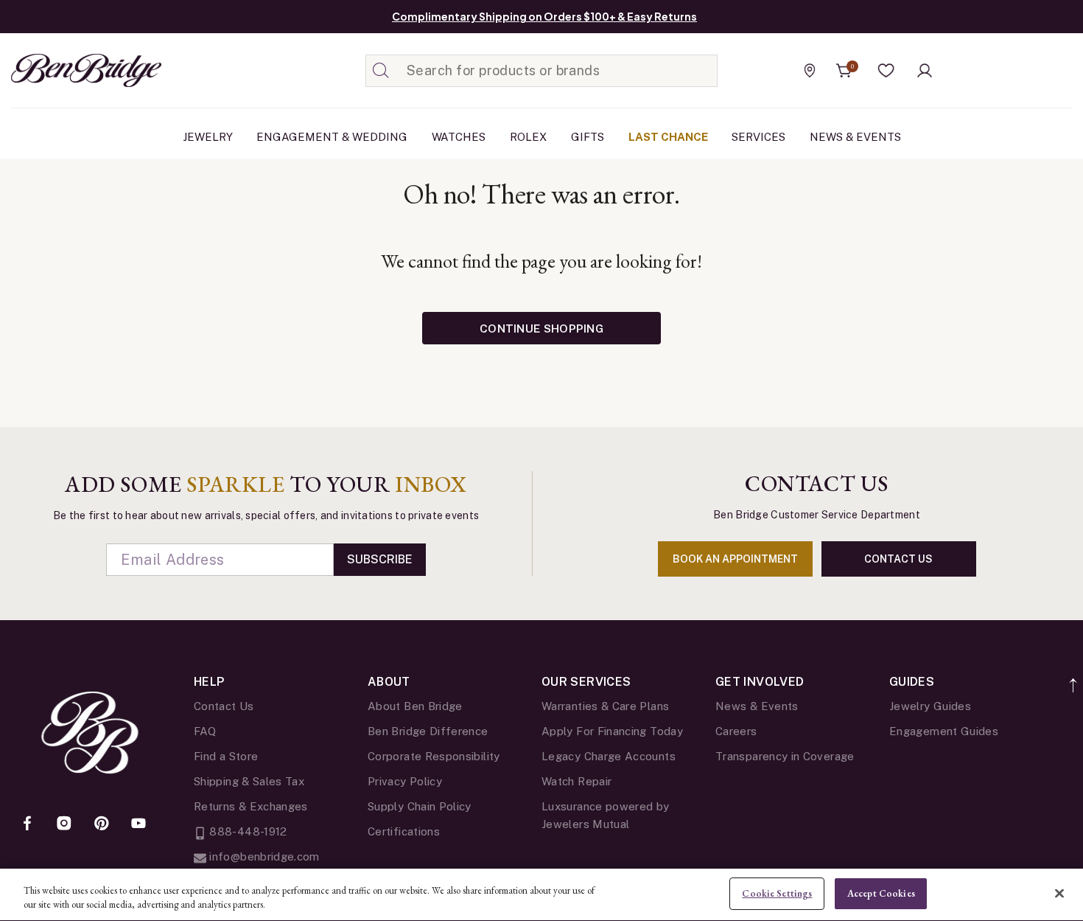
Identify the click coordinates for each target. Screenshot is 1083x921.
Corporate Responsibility (434, 756)
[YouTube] (138, 824)
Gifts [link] (587, 137)
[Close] (1059, 893)
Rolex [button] (528, 137)
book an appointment (735, 559)
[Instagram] (64, 824)
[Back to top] (1074, 677)
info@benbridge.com (263, 856)
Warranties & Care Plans (605, 706)
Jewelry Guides (930, 706)
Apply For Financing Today (612, 731)
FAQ (205, 731)
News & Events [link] (855, 137)
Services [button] (758, 137)
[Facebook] (27, 824)
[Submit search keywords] (380, 71)
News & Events (757, 706)
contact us (898, 559)
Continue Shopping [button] (541, 328)
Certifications (404, 831)
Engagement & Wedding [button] (331, 137)
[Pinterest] (101, 824)
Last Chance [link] (668, 137)
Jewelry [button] (208, 137)
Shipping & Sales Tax (249, 781)
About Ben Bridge (415, 706)
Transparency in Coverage (785, 756)
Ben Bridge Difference (428, 731)
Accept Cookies (881, 893)
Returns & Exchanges (251, 806)
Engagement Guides (943, 731)
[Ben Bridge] (59, 70)
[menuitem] (208, 137)
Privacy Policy (405, 781)
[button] (886, 71)
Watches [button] (459, 137)
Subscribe (380, 559)
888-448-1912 (246, 831)
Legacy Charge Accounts (609, 756)
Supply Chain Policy (420, 806)
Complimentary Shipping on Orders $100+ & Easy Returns (544, 16)
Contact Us (224, 706)
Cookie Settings (777, 893)
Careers (736, 731)
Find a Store (226, 756)
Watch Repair (576, 781)
